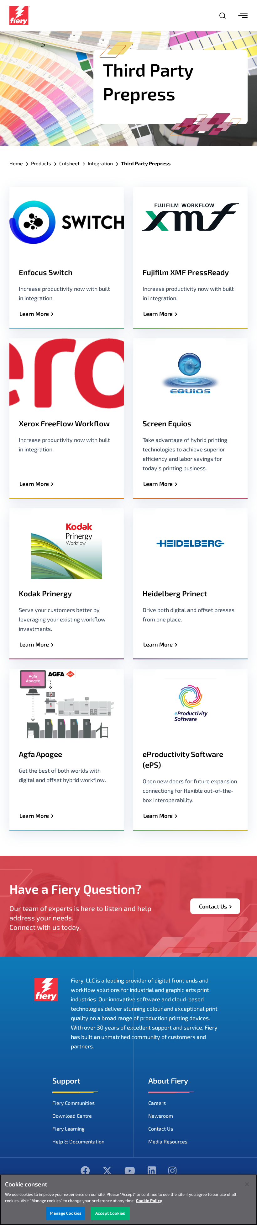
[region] (128, 1199)
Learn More (34, 313)
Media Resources (167, 1141)
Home (16, 163)
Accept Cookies (110, 1213)
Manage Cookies (65, 1213)
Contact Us (213, 906)
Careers (157, 1103)
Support (66, 1080)
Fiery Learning (68, 1129)
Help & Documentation (78, 1141)
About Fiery (168, 1080)
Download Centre (72, 1116)
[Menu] (243, 16)
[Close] (247, 1184)
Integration (100, 163)
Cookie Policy (149, 1200)
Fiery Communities (73, 1103)
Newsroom (160, 1116)
